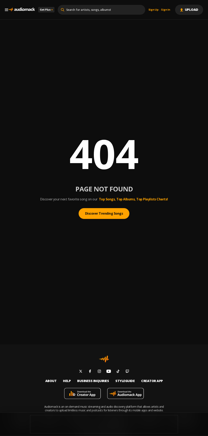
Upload (191, 9)
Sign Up (153, 9)
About (51, 381)
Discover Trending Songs (104, 213)
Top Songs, (107, 199)
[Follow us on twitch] (127, 372)
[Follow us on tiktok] (118, 372)
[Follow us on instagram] (99, 372)
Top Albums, (126, 199)
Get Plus (46, 9)
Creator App (152, 381)
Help (67, 381)
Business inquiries (93, 381)
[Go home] (21, 10)
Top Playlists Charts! (152, 199)
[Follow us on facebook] (90, 372)
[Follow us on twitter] (80, 372)
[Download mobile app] (82, 394)
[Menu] (6, 10)
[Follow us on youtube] (108, 372)
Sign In (165, 9)
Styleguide (125, 381)
